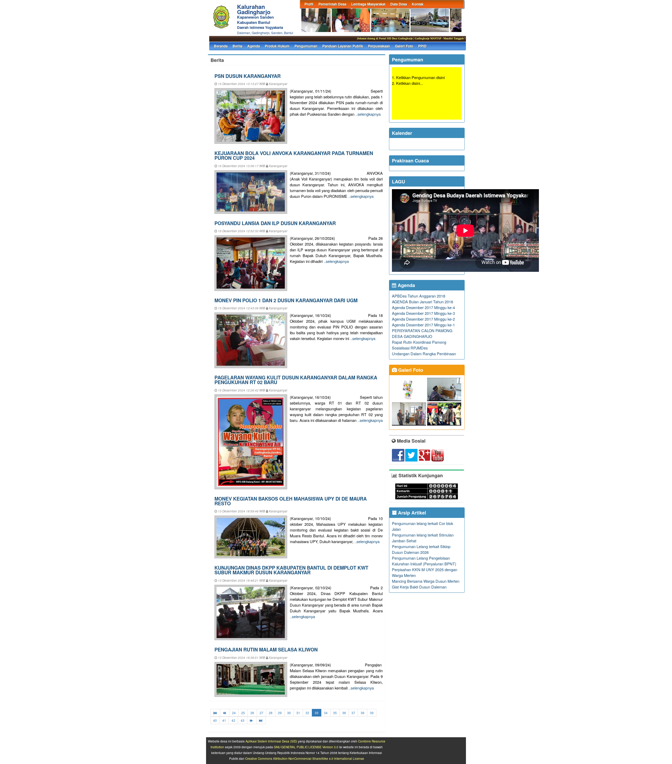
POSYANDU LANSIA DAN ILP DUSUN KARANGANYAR (275, 223)
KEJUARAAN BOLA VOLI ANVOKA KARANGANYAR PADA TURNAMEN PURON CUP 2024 (293, 155)
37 (353, 712)
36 (344, 712)
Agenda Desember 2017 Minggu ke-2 (423, 319)
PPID (422, 46)
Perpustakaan (379, 46)
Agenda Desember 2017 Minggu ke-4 (423, 307)
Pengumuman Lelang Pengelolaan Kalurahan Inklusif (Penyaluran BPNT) (424, 560)
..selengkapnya (368, 114)
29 (280, 712)
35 (335, 712)
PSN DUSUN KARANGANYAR (247, 75)
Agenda (253, 46)
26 (252, 712)
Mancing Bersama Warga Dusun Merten (425, 581)
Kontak (417, 4)
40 (215, 720)
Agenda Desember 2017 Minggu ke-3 (423, 313)
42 (233, 720)
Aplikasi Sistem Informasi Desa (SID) (271, 741)
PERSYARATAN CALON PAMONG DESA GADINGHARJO (422, 333)
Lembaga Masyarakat (368, 4)
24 (234, 712)
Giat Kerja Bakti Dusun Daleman (419, 587)
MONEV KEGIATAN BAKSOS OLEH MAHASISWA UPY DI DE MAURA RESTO (290, 501)
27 (261, 712)
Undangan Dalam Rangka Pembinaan (424, 353)
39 (372, 712)
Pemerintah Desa (332, 4)
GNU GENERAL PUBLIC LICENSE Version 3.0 (306, 747)
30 (289, 712)
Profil (308, 4)
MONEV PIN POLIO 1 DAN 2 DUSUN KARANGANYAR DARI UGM (286, 300)
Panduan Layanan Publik (342, 46)
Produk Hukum (277, 46)
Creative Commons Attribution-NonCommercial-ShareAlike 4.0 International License (304, 758)
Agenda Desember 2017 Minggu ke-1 (423, 324)
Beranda (221, 46)
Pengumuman (306, 46)
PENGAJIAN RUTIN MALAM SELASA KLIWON (266, 649)
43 (242, 720)
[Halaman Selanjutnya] (251, 720)
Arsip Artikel (411, 512)
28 (270, 712)
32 (307, 712)
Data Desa (398, 4)
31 (298, 712)
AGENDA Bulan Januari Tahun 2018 (422, 301)
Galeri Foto (404, 46)
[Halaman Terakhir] (261, 720)
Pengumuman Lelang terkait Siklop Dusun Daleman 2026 (421, 549)
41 (224, 720)
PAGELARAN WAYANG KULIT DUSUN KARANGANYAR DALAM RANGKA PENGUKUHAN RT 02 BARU (295, 380)
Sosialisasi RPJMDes (410, 348)
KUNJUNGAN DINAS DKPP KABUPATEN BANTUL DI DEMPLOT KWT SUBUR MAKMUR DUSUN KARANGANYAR (291, 570)
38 (362, 712)
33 (316, 712)
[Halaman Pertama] (215, 713)
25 (243, 712)
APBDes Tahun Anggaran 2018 (418, 296)
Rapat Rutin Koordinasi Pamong (419, 342)
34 (326, 712)
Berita (237, 46)
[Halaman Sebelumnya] (224, 713)
